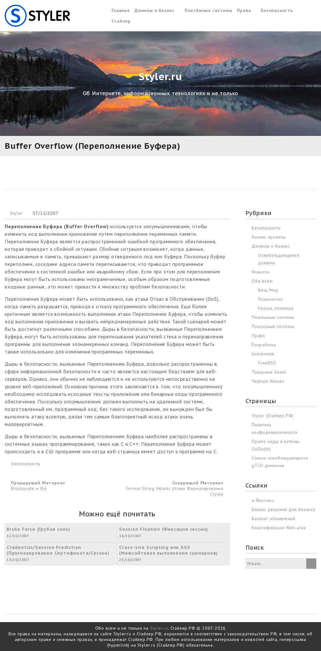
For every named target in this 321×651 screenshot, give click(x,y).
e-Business (263, 500)
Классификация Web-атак (279, 527)
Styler (16, 213)
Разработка (264, 344)
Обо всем (262, 281)
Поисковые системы (273, 326)
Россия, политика (276, 308)
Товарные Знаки (269, 372)
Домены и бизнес (154, 10)
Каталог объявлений (273, 518)
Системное (263, 354)
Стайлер (121, 21)
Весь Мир (268, 290)
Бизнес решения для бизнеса (283, 509)
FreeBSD (267, 363)
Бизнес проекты (269, 237)
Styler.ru (159, 628)
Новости (260, 272)
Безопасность (277, 10)
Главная (121, 10)
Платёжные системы (209, 10)
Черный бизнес (268, 381)
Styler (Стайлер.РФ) (273, 415)
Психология (270, 299)
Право (244, 10)
